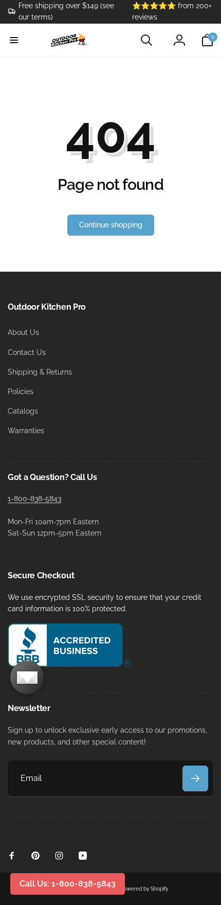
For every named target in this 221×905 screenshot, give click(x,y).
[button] (14, 40)
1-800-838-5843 (34, 498)
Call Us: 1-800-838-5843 (68, 884)
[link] (62, 11)
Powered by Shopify (144, 889)
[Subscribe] (195, 778)
